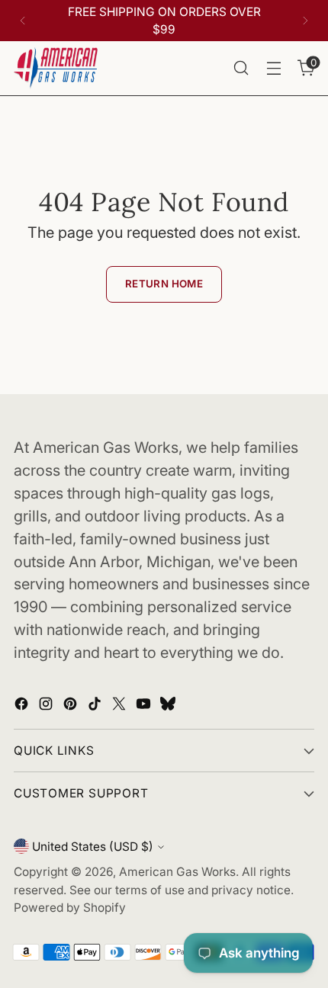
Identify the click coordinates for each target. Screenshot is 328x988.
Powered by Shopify (70, 907)
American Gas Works (177, 872)
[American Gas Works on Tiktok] (96, 706)
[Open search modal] (240, 68)
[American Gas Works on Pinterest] (72, 706)
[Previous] (23, 20)
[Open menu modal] (273, 68)
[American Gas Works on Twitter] (120, 706)
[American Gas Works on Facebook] (23, 706)
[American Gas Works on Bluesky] (169, 706)
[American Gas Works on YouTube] (145, 706)
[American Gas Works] (56, 67)
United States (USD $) (92, 846)
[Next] (305, 20)
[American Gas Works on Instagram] (47, 706)
